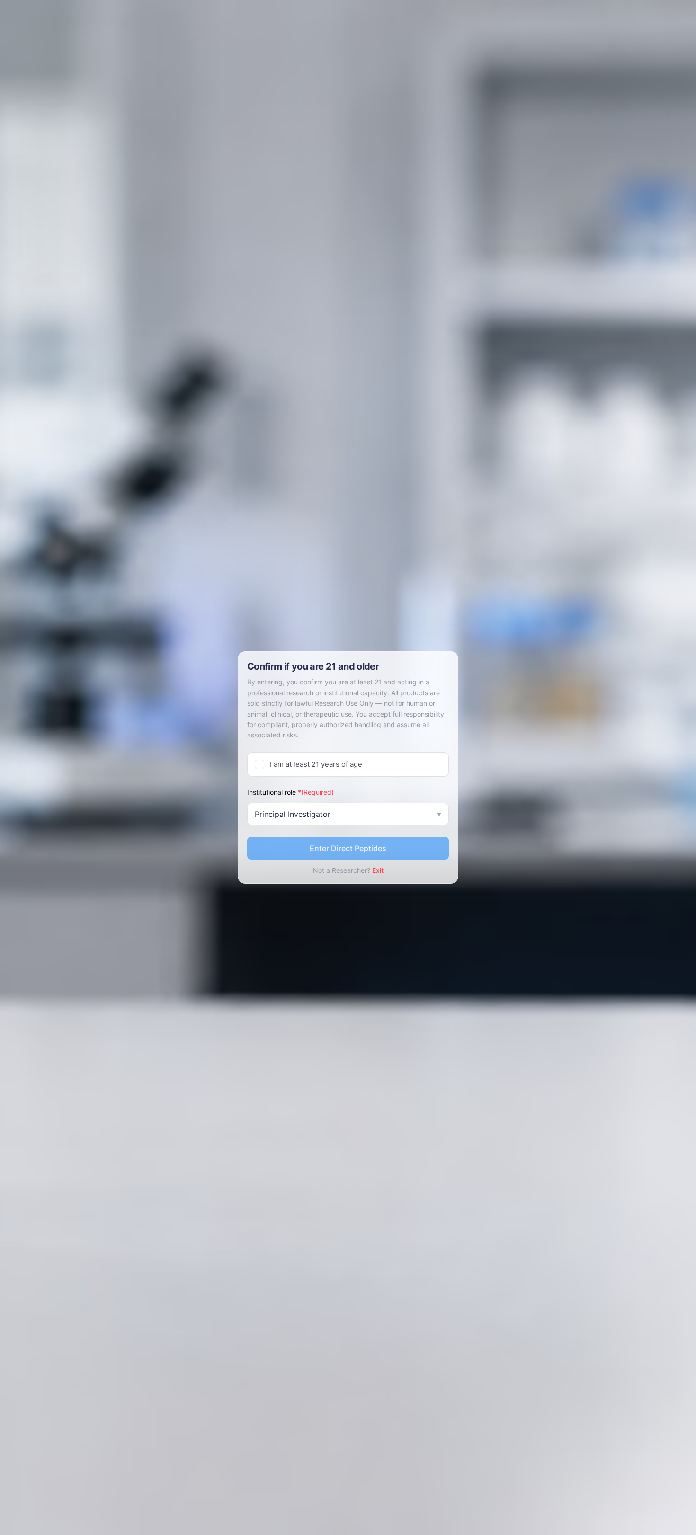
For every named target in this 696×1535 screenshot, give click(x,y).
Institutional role (290, 792)
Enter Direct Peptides (348, 848)
